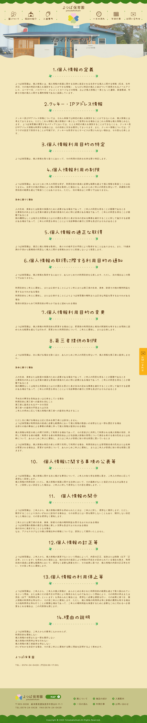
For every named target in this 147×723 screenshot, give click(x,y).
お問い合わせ (122, 704)
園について (82, 698)
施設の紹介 (101, 698)
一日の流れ (82, 704)
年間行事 (100, 704)
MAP (53, 696)
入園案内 (119, 698)
